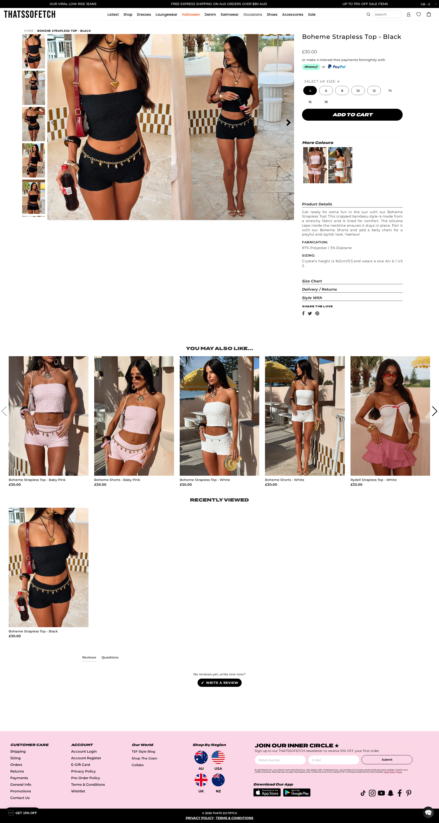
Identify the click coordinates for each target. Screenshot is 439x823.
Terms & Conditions (88, 784)
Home (29, 30)
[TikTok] (363, 793)
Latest (113, 14)
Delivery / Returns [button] (319, 289)
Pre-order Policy (85, 778)
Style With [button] (312, 298)
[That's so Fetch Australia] (201, 757)
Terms (399, 772)
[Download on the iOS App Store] (267, 795)
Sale (312, 14)
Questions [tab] (110, 658)
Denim (210, 14)
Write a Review (223, 683)
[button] (408, 14)
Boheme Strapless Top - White (205, 480)
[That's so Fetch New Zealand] (218, 779)
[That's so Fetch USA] (218, 757)
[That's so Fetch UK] (201, 779)
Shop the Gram (144, 758)
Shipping (18, 751)
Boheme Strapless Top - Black (64, 30)
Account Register (86, 758)
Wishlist (78, 791)
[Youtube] (381, 793)
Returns (17, 771)
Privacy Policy (83, 771)
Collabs (138, 765)
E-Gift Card (80, 764)
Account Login (84, 751)
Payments (19, 778)
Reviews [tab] (89, 658)
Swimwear (230, 14)
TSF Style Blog (143, 751)
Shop (127, 14)
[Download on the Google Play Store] (297, 795)
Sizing (15, 758)
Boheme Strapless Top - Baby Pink (37, 480)
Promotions (20, 791)
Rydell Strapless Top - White (374, 480)
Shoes (272, 14)
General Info (20, 784)
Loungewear (166, 14)
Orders (16, 764)
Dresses (144, 14)
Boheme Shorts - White (284, 480)
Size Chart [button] (312, 281)
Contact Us (20, 798)
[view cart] (428, 14)
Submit (387, 759)
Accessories (292, 14)
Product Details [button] (317, 204)
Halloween (191, 14)
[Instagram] (372, 793)
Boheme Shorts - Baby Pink (117, 480)
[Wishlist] (418, 14)
